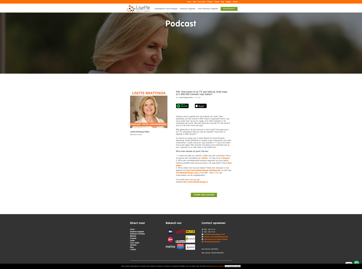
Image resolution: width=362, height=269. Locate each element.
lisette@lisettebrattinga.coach (214, 234)
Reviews (210, 1)
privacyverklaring (219, 266)
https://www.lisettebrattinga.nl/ (195, 182)
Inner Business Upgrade (208, 9)
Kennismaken (229, 9)
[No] (360, 266)
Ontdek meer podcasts (204, 195)
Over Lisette (201, 1)
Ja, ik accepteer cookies (232, 266)
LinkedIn (204, 158)
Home (189, 1)
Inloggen (228, 1)
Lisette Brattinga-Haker (186, 97)
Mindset (133, 236)
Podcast (216, 1)
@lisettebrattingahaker (212, 242)
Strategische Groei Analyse (166, 9)
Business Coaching (137, 234)
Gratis (132, 240)
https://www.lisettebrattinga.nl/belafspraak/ (203, 170)
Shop (194, 1)
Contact (235, 1)
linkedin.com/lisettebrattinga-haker (216, 237)
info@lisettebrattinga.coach (187, 173)
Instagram (225, 158)
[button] (356, 263)
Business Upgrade (187, 9)
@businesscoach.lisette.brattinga (216, 239)
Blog (222, 1)
